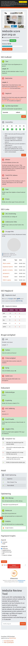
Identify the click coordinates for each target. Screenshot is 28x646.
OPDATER (12, 40)
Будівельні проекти (8, 266)
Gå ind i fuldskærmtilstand (14, 566)
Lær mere (12, 5)
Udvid (23, 116)
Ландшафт (6, 276)
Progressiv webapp (7, 555)
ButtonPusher (12, 638)
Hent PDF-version (7, 49)
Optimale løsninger (7, 552)
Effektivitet (5, 548)
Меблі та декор (7, 280)
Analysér (4, 561)
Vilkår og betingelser (9, 642)
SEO (3, 553)
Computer (4, 542)
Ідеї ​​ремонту (6, 273)
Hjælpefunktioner (6, 550)
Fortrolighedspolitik (8, 640)
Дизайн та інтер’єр (8, 270)
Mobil (3, 543)
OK (22, 1)
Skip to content (6, 263)
